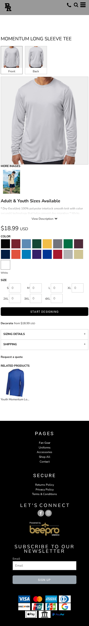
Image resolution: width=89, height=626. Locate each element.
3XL (26, 299)
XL (69, 288)
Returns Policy (44, 485)
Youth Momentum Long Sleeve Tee (23, 399)
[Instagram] (48, 513)
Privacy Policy (45, 489)
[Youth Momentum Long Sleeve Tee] (15, 382)
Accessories (44, 452)
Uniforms (45, 447)
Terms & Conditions (44, 494)
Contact (45, 462)
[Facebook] (40, 513)
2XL (6, 299)
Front (11, 71)
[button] (76, 4)
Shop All (44, 457)
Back (36, 71)
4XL (47, 299)
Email (16, 559)
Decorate (7, 323)
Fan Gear (44, 443)
